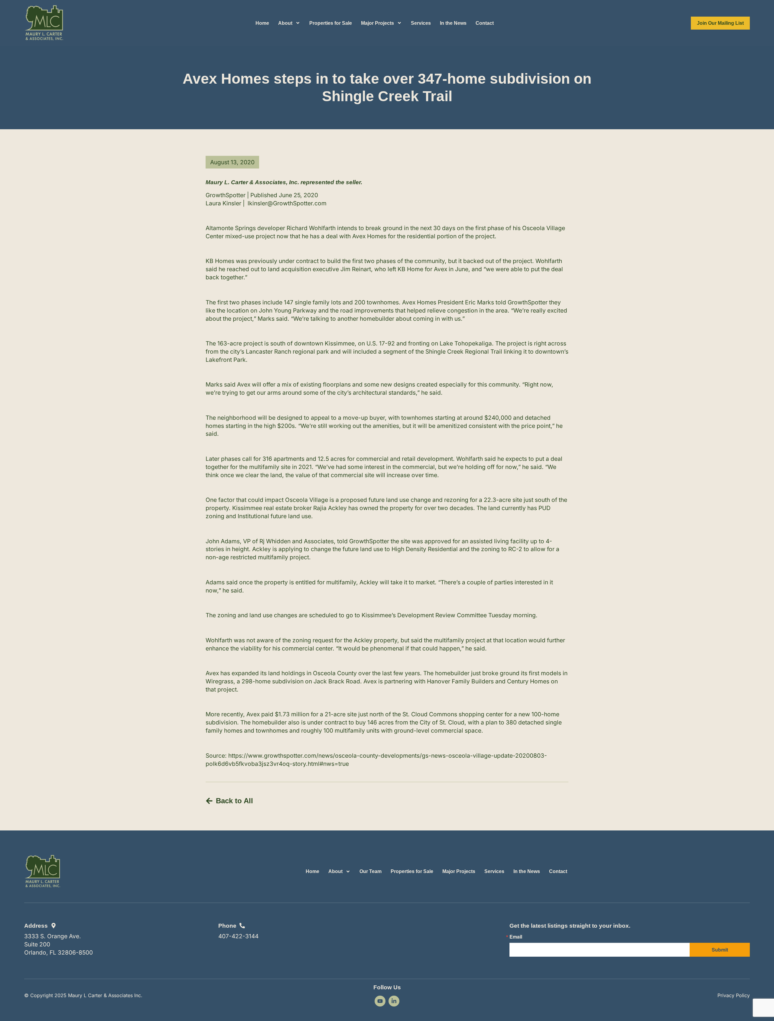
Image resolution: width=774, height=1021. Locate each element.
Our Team (370, 871)
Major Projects (377, 23)
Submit (720, 949)
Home (262, 23)
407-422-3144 (238, 936)
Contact (485, 23)
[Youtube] (380, 1001)
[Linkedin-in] (394, 1001)
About (285, 23)
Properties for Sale (330, 23)
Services (421, 23)
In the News (453, 23)
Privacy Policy (733, 995)
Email (515, 936)
